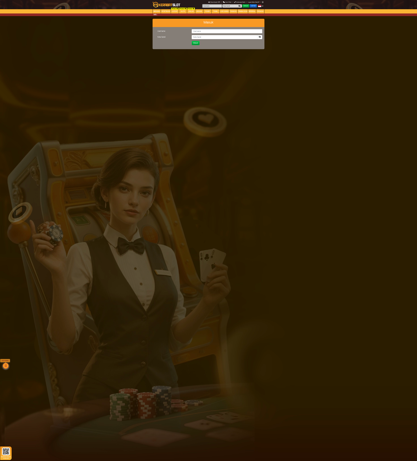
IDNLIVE (191, 11)
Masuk (195, 43)
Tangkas (233, 11)
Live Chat (228, 2)
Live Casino (224, 11)
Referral (252, 11)
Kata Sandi (161, 37)
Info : (155, 15)
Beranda (157, 11)
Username (161, 31)
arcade (199, 11)
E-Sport (175, 11)
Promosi (260, 11)
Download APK (215, 2)
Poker (207, 11)
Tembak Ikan (242, 11)
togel (215, 11)
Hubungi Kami (241, 2)
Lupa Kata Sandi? (254, 2)
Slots (183, 11)
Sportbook (165, 11)
